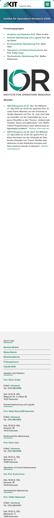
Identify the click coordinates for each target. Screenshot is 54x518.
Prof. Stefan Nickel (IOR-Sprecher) (19, 411)
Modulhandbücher (12, 357)
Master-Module (10, 352)
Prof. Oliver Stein (11, 443)
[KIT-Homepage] (10, 4)
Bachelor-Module (11, 347)
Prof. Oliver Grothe (12, 380)
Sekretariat (15, 386)
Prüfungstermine (11, 362)
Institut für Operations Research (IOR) (26, 6)
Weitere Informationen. (39, 128)
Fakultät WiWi (10, 367)
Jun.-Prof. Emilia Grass (14, 474)
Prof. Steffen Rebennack (14, 497)
